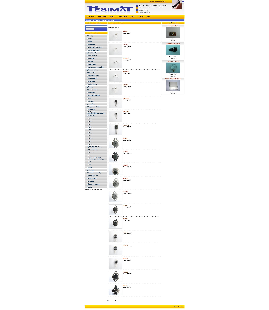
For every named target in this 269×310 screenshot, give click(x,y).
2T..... (90, 164)
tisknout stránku (114, 27)
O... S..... (91, 152)
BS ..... (91, 130)
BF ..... (91, 127)
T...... (90, 155)
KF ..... (91, 144)
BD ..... (91, 124)
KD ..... (91, 141)
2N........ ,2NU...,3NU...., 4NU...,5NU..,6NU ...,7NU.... (97, 158)
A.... (90, 118)
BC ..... (91, 121)
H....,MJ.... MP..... (93, 150)
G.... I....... (91, 135)
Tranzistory (98, 20)
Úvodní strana (90, 20)
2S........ (91, 161)
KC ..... (91, 138)
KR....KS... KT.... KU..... (95, 147)
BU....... (91, 133)
